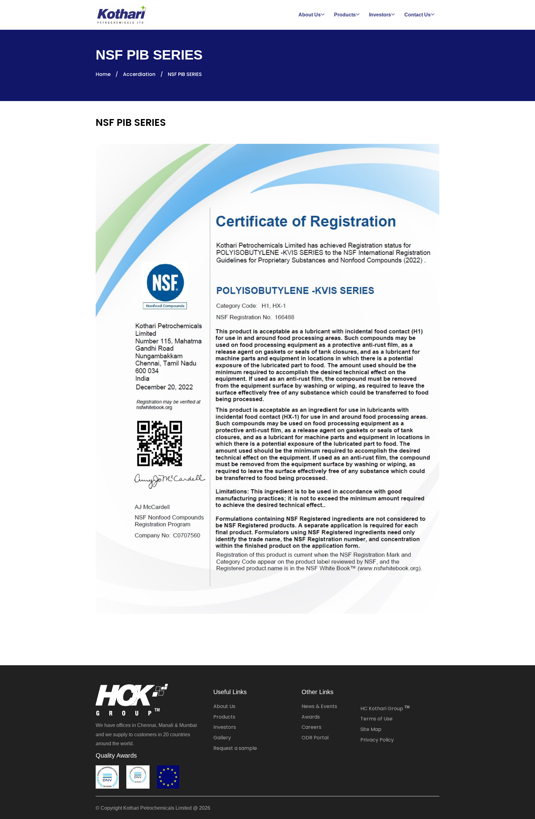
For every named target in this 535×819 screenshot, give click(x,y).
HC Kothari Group (385, 708)
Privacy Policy (377, 739)
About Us (224, 706)
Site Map (370, 729)
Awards (311, 716)
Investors (224, 727)
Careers (311, 727)
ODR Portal (315, 737)
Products (224, 716)
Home (103, 74)
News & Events (319, 706)
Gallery (222, 737)
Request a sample (235, 748)
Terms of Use (376, 718)
